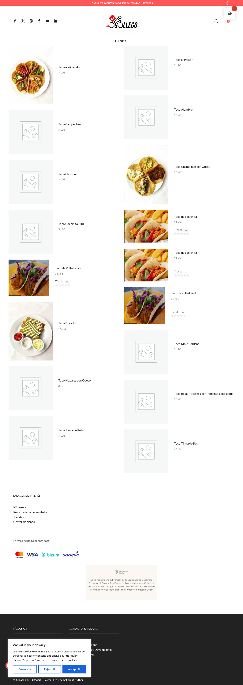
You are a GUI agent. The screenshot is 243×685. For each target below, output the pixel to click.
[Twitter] (23, 21)
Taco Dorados (67, 323)
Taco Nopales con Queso (74, 380)
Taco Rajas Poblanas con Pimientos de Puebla (203, 393)
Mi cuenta (19, 507)
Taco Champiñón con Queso (192, 166)
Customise (24, 669)
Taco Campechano (70, 124)
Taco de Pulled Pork (68, 268)
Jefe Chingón (197, 229)
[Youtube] (47, 21)
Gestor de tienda (24, 522)
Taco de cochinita (185, 216)
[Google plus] (39, 21)
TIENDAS (121, 41)
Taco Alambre (183, 109)
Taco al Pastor (183, 59)
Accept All (74, 669)
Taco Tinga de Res (186, 443)
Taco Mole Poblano (187, 344)
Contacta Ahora (139, 2)
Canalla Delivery (198, 271)
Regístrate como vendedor (30, 512)
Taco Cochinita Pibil (71, 223)
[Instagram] (31, 21)
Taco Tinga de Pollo (71, 430)
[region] (49, 658)
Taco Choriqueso (69, 174)
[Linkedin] (55, 21)
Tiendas (18, 517)
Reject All (49, 669)
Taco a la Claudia (69, 67)
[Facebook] (15, 21)
